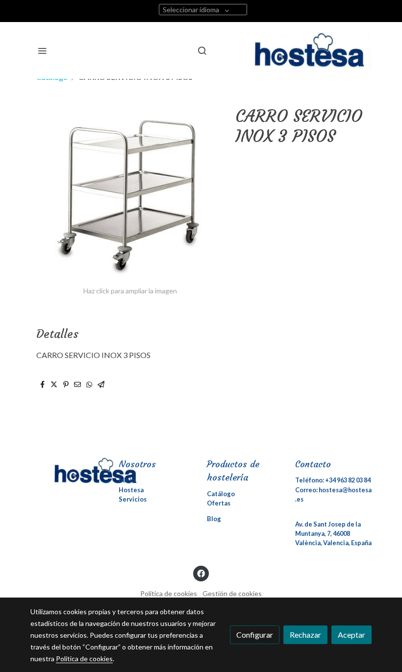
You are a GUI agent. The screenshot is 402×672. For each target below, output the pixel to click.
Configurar (254, 634)
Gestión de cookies (232, 593)
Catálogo (221, 494)
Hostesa (131, 490)
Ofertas (218, 503)
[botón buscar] (202, 50)
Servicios (133, 499)
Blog (214, 519)
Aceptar (351, 634)
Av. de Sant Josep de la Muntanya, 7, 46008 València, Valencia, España (333, 533)
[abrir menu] (42, 50)
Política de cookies (168, 593)
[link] (313, 50)
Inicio (127, 480)
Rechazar (305, 634)
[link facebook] (201, 573)
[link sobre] (68, 471)
